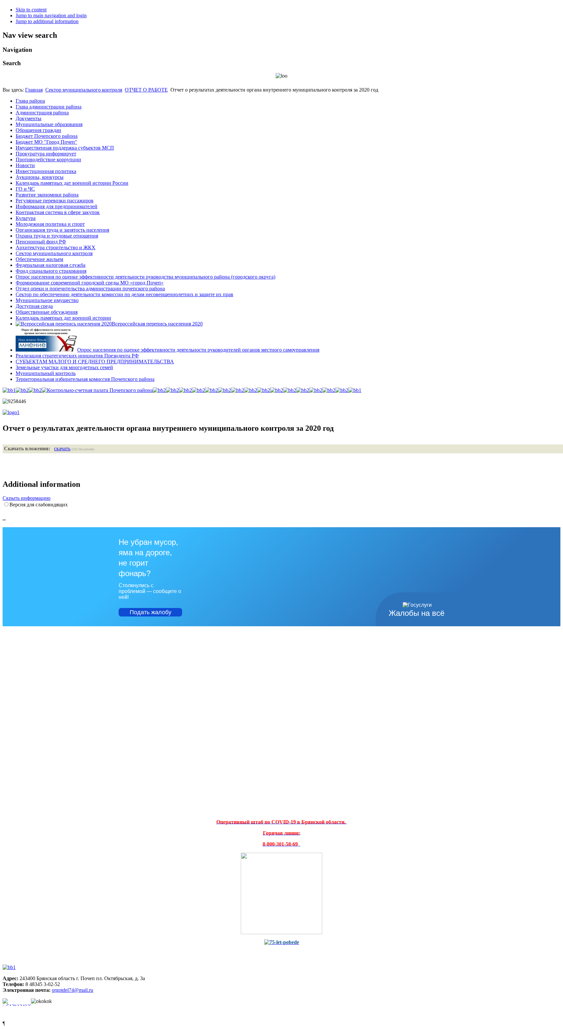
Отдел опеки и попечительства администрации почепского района (90, 288)
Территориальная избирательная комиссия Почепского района (85, 379)
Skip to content (31, 9)
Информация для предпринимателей (56, 206)
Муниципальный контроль (46, 373)
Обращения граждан (38, 130)
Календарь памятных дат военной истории (63, 318)
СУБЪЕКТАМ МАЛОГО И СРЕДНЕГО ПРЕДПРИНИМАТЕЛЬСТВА (95, 361)
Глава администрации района (48, 106)
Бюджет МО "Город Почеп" (46, 142)
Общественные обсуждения (47, 312)
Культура (26, 218)
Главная (34, 90)
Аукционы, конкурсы (40, 177)
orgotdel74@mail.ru (72, 990)
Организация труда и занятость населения (62, 230)
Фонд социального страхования (51, 271)
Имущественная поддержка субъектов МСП (65, 148)
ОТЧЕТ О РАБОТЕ (146, 90)
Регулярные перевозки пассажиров (55, 200)
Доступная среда (34, 306)
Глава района (30, 101)
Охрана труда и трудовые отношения (57, 236)
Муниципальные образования (49, 124)
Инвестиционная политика (46, 171)
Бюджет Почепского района (47, 136)
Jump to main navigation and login (51, 15)
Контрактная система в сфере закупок (58, 212)
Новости (25, 165)
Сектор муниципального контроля (83, 90)
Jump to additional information (47, 21)
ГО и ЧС (25, 189)
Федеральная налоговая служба (50, 265)
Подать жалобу (150, 612)
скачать (62, 448)
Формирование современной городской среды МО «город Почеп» (90, 282)
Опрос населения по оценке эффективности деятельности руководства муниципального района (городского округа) (145, 277)
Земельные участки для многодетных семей (64, 367)
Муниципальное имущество (47, 300)
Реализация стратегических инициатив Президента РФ (77, 355)
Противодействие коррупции (48, 159)
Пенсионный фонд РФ (41, 241)
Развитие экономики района (47, 194)
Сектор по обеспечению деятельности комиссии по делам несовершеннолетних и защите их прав (124, 294)
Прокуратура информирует (46, 153)
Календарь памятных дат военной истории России (72, 183)
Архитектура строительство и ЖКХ (55, 247)
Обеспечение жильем (39, 259)
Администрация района (42, 112)
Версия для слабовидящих (38, 504)
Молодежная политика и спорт (50, 224)
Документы (28, 118)
